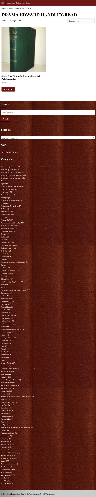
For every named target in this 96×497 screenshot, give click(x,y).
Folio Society (5, 304)
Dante (3, 259)
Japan (3, 349)
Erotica (3, 284)
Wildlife (3, 481)
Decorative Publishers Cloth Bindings (13, 262)
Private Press (5, 430)
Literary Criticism (7, 363)
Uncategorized (5, 469)
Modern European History (9, 380)
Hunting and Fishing (7, 338)
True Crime (4, 467)
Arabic (3, 209)
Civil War (4, 251)
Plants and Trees (6, 419)
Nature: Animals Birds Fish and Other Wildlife (16, 397)
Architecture (5, 212)
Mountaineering (6, 388)
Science (3, 450)
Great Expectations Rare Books (18, 3)
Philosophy (4, 413)
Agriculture (4, 184)
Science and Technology (8, 453)
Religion (3, 439)
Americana (4, 192)
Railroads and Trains (7, 433)
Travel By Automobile (8, 464)
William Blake (6, 483)
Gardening (4, 312)
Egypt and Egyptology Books (10, 282)
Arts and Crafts (6, 220)
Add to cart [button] (8, 89)
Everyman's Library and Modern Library (13, 290)
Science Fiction (6, 455)
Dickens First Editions (8, 270)
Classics (3, 254)
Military (3, 377)
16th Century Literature (8, 170)
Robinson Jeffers (6, 441)
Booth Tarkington (6, 231)
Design (3, 265)
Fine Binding (5, 301)
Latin (2, 360)
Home (4, 8)
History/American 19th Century (11, 329)
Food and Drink (6, 307)
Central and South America (9, 245)
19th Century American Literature (12, 175)
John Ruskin (5, 355)
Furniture (4, 310)
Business (4, 237)
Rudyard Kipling (6, 444)
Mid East (4, 374)
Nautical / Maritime (7, 402)
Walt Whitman (5, 475)
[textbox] (48, 138)
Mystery (3, 394)
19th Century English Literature (11, 178)
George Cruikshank (7, 315)
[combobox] (48, 137)
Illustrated (4, 341)
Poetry (3, 425)
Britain (3, 234)
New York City (5, 405)
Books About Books (7, 228)
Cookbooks (4, 256)
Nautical (4, 399)
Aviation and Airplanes (8, 226)
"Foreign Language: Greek (9, 167)
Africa (3, 181)
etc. (2, 287)
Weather (3, 478)
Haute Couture (5, 318)
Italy (2, 346)
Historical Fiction (6, 324)
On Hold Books (6, 411)
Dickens (3, 268)
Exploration (4, 293)
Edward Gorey (5, 279)
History (3, 326)
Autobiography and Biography (10, 223)
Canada (3, 240)
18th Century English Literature (11, 172)
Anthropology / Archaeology (10, 200)
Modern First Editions (8, 385)
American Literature (7, 189)
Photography (5, 416)
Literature (4, 366)
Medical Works (6, 371)
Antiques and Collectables (9, 206)
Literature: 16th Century (8, 369)
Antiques (4, 203)
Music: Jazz (5, 391)
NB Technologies (49, 494)
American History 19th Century (11, 186)
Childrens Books (6, 248)
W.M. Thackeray (6, 472)
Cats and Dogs (5, 242)
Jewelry (3, 352)
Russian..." (4, 447)
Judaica (3, 357)
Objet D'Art (4, 408)
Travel (3, 461)
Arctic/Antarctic (6, 214)
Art (2, 217)
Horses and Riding (7, 332)
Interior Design (6, 343)
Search (5, 119)
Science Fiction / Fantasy (9, 458)
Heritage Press (5, 321)
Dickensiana (5, 273)
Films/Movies (5, 298)
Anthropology (5, 198)
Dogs (2, 276)
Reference (4, 436)
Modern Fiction (6, 383)
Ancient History (6, 195)
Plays (2, 422)
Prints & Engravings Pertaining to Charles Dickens (17, 427)
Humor (3, 335)
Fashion (3, 296)
